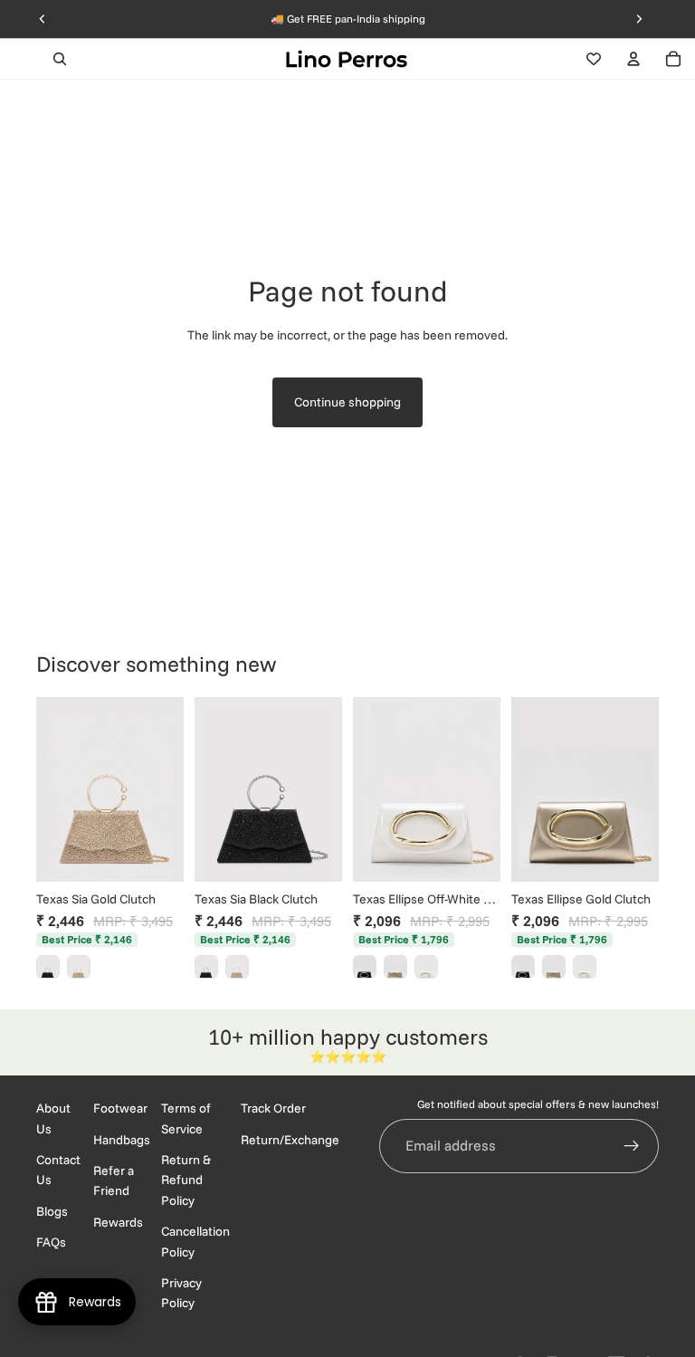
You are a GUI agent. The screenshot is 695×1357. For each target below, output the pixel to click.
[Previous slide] (56, 789)
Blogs (52, 1210)
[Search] (60, 59)
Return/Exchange (290, 1139)
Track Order (273, 1108)
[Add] (155, 853)
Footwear (120, 1108)
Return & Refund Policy (186, 1180)
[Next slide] (164, 789)
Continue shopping (347, 402)
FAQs (51, 1242)
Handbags (121, 1139)
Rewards (118, 1221)
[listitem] (48, 967)
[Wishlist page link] (593, 59)
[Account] (633, 59)
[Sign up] (632, 1145)
